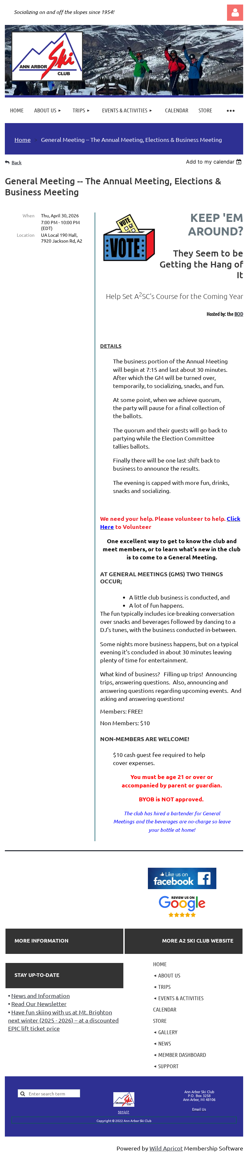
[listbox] (214, 162)
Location (26, 235)
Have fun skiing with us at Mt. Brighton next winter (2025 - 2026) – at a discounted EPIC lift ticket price (63, 1020)
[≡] (230, 110)
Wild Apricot (166, 1148)
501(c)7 (123, 1111)
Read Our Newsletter (39, 1003)
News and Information (40, 995)
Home (23, 139)
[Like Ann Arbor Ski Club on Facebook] (182, 889)
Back (17, 162)
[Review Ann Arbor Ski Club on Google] (182, 917)
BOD (238, 314)
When (29, 215)
